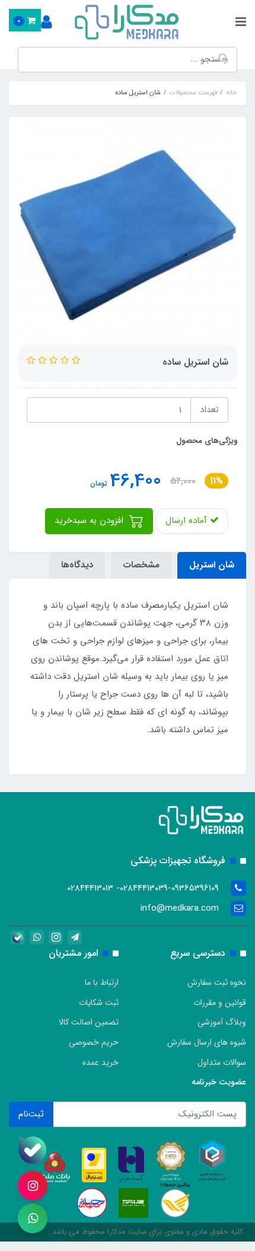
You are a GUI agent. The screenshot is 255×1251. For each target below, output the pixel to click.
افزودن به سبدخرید (90, 520)
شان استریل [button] (211, 565)
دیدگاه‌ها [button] (77, 565)
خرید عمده (100, 1062)
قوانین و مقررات (219, 1002)
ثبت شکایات (99, 1002)
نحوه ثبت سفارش (216, 982)
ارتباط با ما (102, 982)
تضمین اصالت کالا (89, 1022)
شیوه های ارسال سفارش (206, 1042)
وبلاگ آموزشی (221, 1022)
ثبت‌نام (31, 1114)
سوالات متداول (221, 1062)
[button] (25, 20)
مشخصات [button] (141, 565)
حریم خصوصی (94, 1042)
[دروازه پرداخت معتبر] (94, 1164)
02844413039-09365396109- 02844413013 (143, 888)
